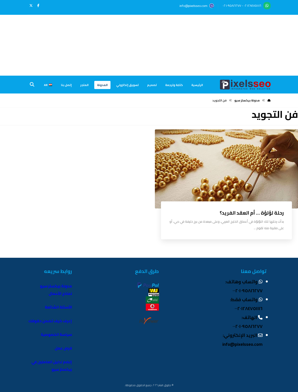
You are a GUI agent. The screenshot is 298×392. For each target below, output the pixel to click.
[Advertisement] (149, 45)
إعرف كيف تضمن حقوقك (50, 320)
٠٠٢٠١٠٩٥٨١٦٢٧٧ (232, 6)
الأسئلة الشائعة (58, 307)
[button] (38, 5)
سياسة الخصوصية (56, 334)
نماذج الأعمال (60, 293)
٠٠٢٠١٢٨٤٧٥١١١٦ (252, 6)
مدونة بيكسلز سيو (56, 286)
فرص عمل (63, 348)
